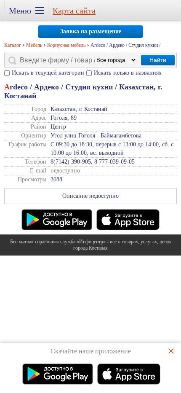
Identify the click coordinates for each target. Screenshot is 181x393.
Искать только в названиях (128, 73)
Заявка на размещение (90, 31)
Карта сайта (74, 10)
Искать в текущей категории (48, 73)
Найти (157, 60)
